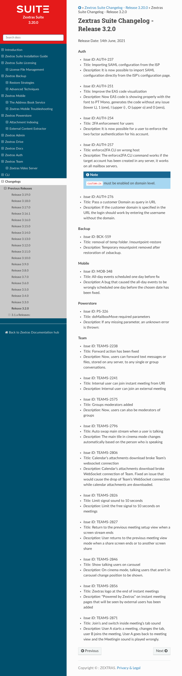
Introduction (13, 50)
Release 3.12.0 (21, 245)
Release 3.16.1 (21, 213)
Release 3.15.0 (21, 226)
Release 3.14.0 (21, 232)
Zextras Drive (14, 142)
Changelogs (13, 181)
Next (160, 651)
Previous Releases (20, 188)
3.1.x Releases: (21, 315)
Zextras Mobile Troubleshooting (31, 109)
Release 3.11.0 (21, 251)
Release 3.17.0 (21, 207)
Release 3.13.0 (21, 239)
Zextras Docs (14, 148)
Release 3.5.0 (20, 289)
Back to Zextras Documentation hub (33, 332)
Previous (91, 651)
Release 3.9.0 (20, 264)
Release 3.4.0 (20, 296)
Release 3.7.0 (20, 277)
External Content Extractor (28, 128)
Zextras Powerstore (18, 115)
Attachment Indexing (24, 122)
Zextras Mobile (15, 96)
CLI (7, 175)
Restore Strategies (22, 82)
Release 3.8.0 (20, 270)
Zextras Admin (15, 135)
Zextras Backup (15, 76)
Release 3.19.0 (21, 194)
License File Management (27, 69)
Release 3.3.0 (20, 302)
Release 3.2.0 (20, 308)
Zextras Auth (14, 155)
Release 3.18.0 (21, 201)
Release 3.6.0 (20, 283)
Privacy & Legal (128, 668)
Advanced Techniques (24, 89)
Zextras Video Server (24, 168)
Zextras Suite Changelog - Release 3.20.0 (116, 8)
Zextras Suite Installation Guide (26, 56)
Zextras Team (14, 161)
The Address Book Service (27, 102)
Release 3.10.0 (21, 258)
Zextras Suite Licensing (20, 63)
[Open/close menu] (2, 50)
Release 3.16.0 (21, 220)
